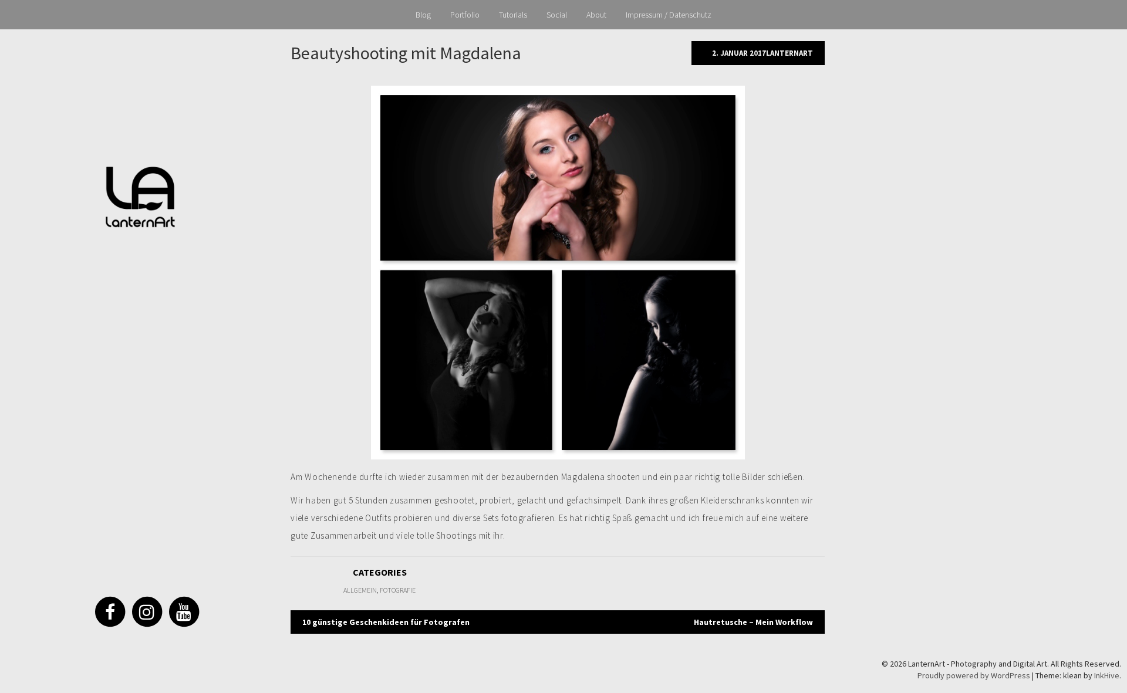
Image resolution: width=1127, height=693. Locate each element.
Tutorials (513, 14)
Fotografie (398, 590)
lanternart (789, 53)
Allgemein (360, 590)
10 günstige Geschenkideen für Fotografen (386, 622)
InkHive (1106, 675)
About (596, 14)
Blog (423, 14)
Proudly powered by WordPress (973, 675)
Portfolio (465, 14)
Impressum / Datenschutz (668, 14)
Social (556, 14)
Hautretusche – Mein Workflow (753, 622)
